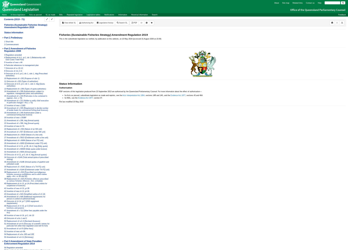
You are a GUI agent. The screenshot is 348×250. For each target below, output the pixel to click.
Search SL (123, 23)
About (276, 3)
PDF (135, 23)
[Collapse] (51, 19)
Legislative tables (93, 15)
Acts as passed (35, 15)
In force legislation (18, 15)
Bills (61, 15)
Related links (298, 3)
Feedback (342, 15)
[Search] (343, 2)
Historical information (139, 15)
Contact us (310, 3)
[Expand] (46, 19)
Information (122, 15)
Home (4, 15)
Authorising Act (87, 23)
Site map (285, 3)
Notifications (109, 15)
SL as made (50, 15)
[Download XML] (141, 23)
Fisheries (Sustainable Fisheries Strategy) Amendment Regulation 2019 (25, 26)
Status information (13, 32)
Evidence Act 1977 (178, 95)
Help (319, 3)
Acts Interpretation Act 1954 (133, 95)
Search (154, 15)
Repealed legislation (75, 15)
